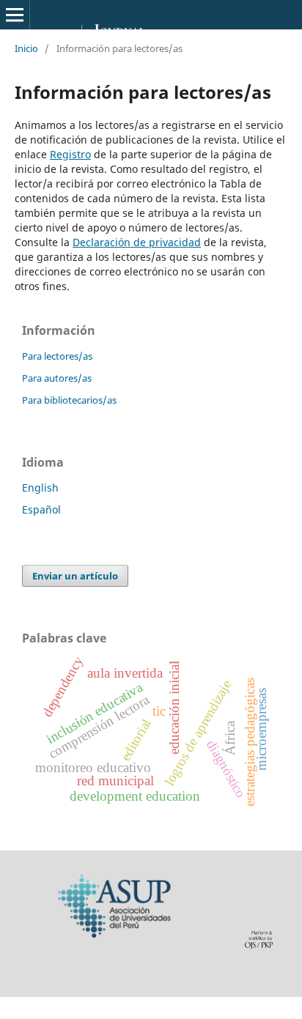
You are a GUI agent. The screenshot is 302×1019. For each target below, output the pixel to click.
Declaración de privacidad (137, 242)
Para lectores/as (57, 356)
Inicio (26, 48)
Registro (70, 154)
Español (41, 509)
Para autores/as (57, 378)
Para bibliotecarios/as (69, 400)
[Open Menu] (14, 14)
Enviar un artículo (75, 575)
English (40, 487)
